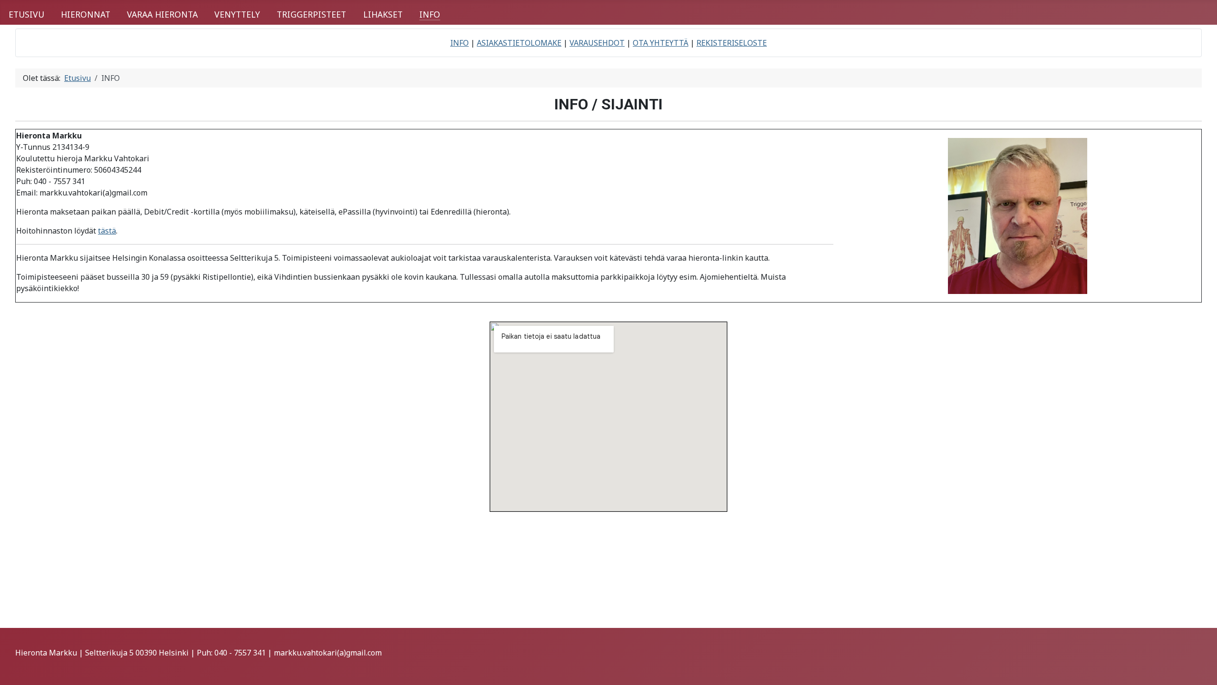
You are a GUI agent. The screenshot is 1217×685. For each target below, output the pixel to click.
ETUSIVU (26, 14)
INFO (429, 14)
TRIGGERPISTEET (311, 14)
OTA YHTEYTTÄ (660, 43)
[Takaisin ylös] (1200, 667)
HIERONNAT (85, 14)
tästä (107, 230)
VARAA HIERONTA (162, 14)
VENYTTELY (237, 14)
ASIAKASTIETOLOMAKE (519, 43)
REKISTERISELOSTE (731, 43)
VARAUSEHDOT (597, 43)
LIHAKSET (383, 14)
